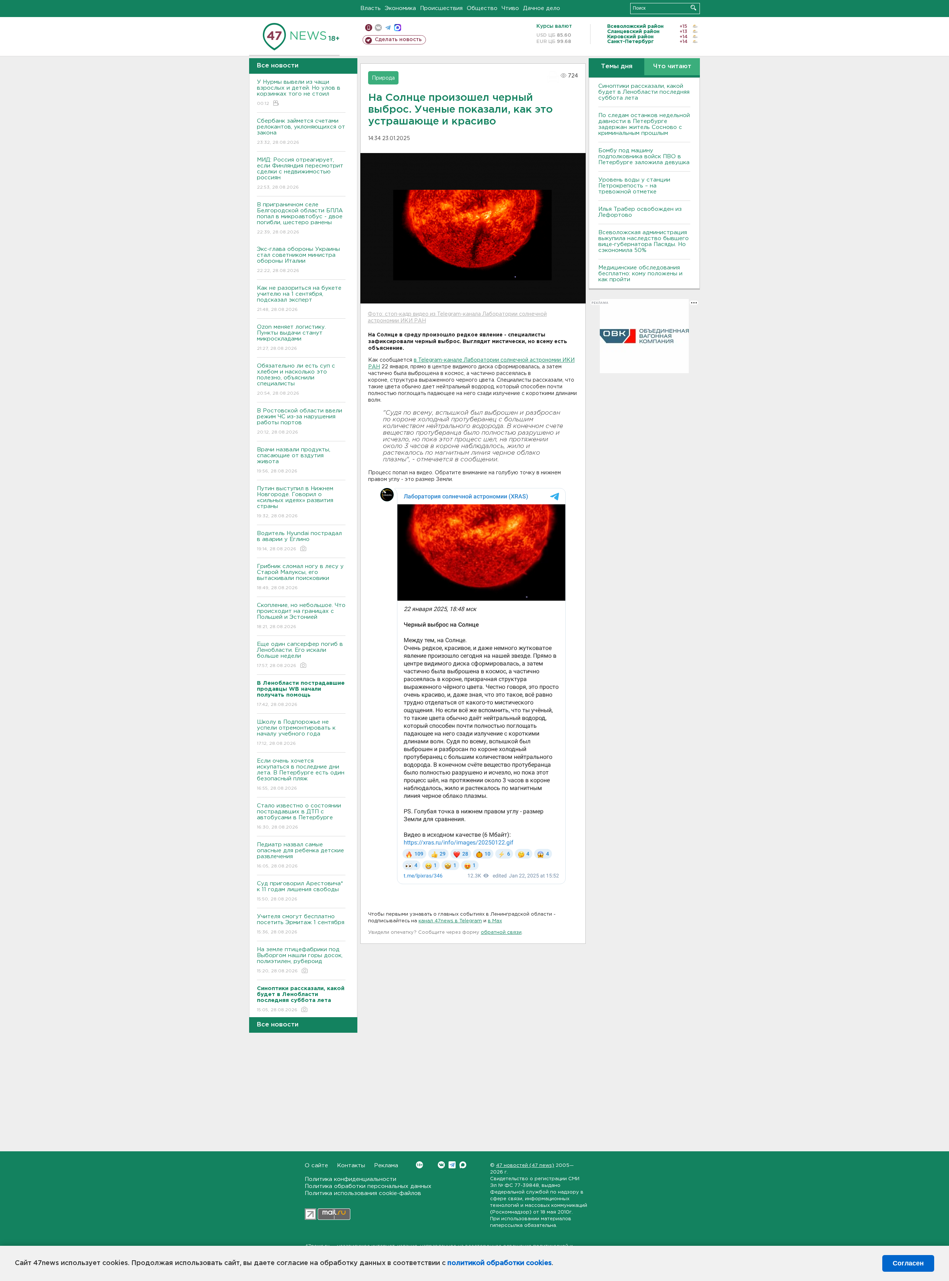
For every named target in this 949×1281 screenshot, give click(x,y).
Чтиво (510, 8)
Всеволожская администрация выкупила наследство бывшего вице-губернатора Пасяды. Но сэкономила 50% (643, 241)
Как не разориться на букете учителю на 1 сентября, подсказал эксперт (299, 299)
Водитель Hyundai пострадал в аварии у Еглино (299, 541)
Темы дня (616, 66)
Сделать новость (398, 39)
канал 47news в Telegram (450, 921)
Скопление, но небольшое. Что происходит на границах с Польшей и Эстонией (301, 616)
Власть (370, 8)
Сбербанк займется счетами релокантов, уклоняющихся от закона (301, 132)
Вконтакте (441, 1164)
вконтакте (378, 27)
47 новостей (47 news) (525, 1166)
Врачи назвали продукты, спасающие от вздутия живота (293, 460)
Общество (482, 8)
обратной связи (501, 932)
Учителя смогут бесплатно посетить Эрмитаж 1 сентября (300, 924)
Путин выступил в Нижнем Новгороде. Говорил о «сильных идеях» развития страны (295, 502)
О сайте (316, 1165)
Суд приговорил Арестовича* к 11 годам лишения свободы (300, 891)
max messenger (397, 27)
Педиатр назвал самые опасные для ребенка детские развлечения (300, 855)
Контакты (351, 1165)
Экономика (400, 8)
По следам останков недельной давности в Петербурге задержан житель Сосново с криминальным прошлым (644, 124)
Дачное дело (541, 8)
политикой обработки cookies (499, 1263)
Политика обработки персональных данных (368, 1186)
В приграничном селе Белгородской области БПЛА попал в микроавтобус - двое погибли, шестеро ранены (300, 218)
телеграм (387, 27)
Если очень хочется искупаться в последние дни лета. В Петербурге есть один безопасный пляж (300, 774)
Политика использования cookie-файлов (363, 1193)
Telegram (452, 1164)
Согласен (908, 1263)
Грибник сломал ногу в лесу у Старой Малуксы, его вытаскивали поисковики (300, 577)
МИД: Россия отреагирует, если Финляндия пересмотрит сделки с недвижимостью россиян (300, 173)
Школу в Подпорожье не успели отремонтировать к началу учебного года (296, 733)
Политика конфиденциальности (350, 1179)
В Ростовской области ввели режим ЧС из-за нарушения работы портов (299, 421)
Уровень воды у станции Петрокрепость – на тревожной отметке (634, 185)
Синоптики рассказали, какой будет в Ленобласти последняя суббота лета (644, 92)
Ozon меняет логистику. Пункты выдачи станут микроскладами (291, 338)
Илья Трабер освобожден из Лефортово (640, 212)
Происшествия (441, 8)
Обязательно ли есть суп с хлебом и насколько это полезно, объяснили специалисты (296, 379)
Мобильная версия (368, 27)
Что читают (672, 66)
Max (462, 1164)
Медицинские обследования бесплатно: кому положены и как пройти (640, 273)
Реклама (386, 1165)
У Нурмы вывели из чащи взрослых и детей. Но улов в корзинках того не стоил (298, 93)
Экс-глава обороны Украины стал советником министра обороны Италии (298, 260)
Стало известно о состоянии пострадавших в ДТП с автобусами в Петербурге (299, 816)
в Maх (495, 921)
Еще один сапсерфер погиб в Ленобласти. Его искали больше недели (300, 655)
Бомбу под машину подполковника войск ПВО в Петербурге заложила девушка (644, 156)
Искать (693, 7)
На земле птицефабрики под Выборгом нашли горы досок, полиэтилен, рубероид (300, 960)
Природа (383, 78)
